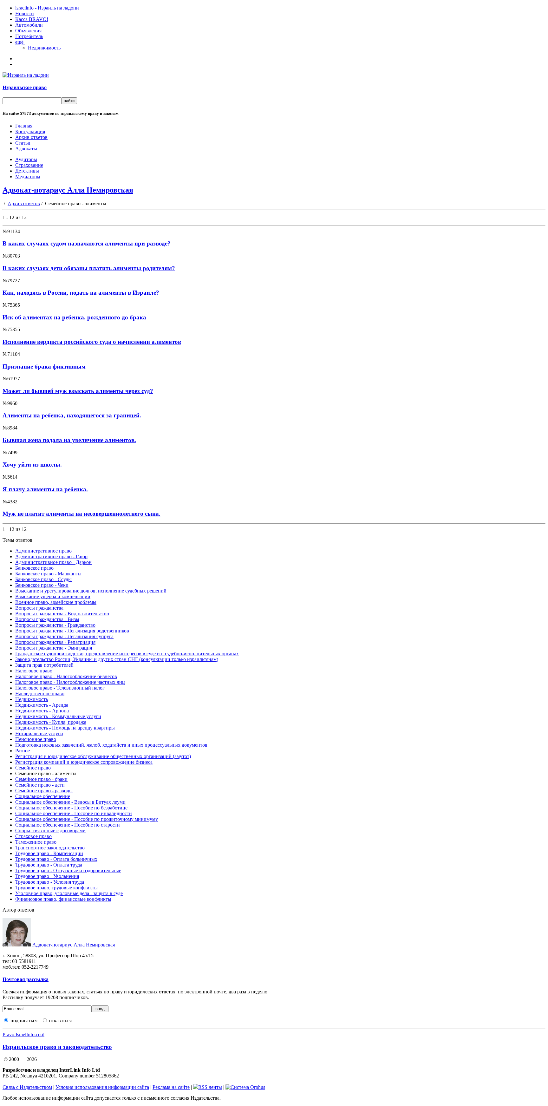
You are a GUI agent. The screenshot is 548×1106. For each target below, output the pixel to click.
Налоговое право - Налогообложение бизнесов (66, 676)
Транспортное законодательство (50, 847)
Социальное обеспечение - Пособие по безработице (71, 807)
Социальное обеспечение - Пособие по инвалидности (73, 813)
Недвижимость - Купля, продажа (50, 722)
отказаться (60, 1020)
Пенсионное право (35, 739)
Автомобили (29, 25)
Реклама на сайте (171, 1087)
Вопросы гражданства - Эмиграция (53, 648)
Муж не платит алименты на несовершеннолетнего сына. (81, 513)
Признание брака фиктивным (44, 366)
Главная (23, 125)
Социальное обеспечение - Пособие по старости (67, 825)
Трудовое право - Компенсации (49, 853)
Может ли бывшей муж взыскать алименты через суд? (78, 391)
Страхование (29, 165)
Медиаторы (27, 176)
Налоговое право (33, 670)
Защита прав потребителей (44, 665)
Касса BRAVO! (31, 19)
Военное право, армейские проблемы (55, 602)
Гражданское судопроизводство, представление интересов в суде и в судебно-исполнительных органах (127, 653)
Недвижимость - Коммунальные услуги (58, 716)
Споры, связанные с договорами (50, 830)
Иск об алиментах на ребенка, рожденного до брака (74, 317)
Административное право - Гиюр (51, 556)
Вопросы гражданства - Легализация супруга (64, 636)
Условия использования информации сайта (102, 1087)
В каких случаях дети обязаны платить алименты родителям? (89, 268)
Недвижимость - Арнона (42, 710)
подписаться (23, 1020)
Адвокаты (26, 148)
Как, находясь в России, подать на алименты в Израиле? (81, 292)
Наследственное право (39, 693)
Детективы (27, 170)
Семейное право (33, 767)
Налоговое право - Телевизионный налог (60, 687)
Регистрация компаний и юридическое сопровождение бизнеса (84, 762)
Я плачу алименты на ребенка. (45, 489)
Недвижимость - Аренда (41, 705)
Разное (22, 750)
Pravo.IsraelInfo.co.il (23, 1034)
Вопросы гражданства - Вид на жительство (62, 613)
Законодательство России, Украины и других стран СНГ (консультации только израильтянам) (116, 659)
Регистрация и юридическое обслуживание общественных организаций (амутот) (103, 756)
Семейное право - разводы (44, 790)
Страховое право (33, 836)
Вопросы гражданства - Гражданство (55, 625)
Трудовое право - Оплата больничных (56, 859)
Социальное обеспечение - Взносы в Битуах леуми (70, 802)
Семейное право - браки (41, 779)
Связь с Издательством (27, 1087)
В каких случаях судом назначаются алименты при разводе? (87, 243)
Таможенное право (35, 842)
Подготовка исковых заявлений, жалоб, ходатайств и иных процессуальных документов (111, 745)
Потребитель (29, 36)
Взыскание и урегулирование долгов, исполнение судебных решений (90, 590)
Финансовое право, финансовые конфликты (63, 899)
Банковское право (34, 568)
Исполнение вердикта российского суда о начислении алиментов (92, 341)
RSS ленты (210, 1087)
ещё (20, 42)
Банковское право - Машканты (48, 573)
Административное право (43, 550)
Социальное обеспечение (42, 796)
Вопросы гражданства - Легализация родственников (72, 630)
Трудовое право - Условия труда (49, 882)
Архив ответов (31, 137)
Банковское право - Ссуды (43, 579)
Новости (24, 13)
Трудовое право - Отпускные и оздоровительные (68, 870)
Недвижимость (44, 47)
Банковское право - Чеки (41, 585)
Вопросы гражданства (39, 608)
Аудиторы (26, 159)
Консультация (30, 131)
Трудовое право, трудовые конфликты (56, 887)
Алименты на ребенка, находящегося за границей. (72, 415)
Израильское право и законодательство (57, 1047)
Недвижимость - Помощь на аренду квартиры (65, 727)
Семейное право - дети (40, 785)
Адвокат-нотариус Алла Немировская (68, 190)
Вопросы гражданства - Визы (47, 619)
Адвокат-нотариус (73, 944)
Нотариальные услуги (39, 733)
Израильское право (25, 87)
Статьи (22, 143)
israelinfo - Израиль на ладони (47, 7)
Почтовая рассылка (26, 979)
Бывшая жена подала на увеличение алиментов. (69, 440)
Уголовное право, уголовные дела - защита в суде (69, 893)
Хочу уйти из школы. (32, 464)
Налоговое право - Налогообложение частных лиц (70, 682)
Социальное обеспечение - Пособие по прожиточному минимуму (86, 819)
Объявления (28, 30)
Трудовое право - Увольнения (47, 876)
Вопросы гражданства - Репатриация (55, 642)
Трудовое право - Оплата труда (48, 864)
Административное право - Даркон (53, 562)
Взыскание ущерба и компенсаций (52, 596)
